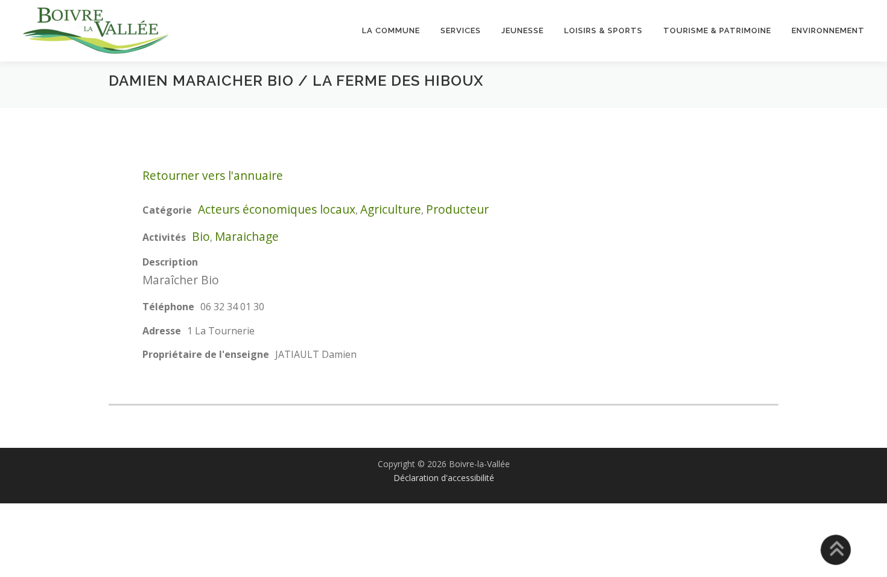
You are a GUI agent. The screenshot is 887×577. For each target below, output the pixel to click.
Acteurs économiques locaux (276, 209)
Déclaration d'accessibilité (443, 477)
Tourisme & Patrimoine (717, 30)
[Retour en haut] (836, 550)
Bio (201, 236)
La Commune (391, 30)
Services (460, 30)
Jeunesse (522, 30)
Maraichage (247, 236)
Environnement (828, 30)
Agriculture (390, 209)
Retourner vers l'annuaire (212, 175)
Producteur (457, 209)
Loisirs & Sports (603, 30)
